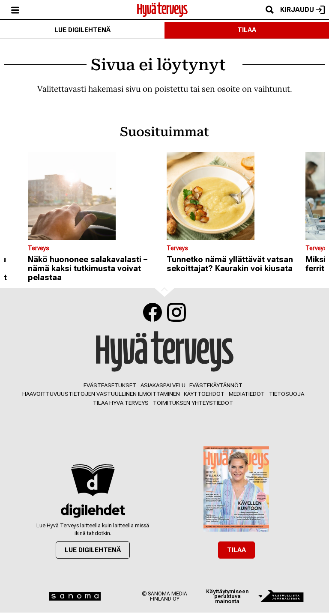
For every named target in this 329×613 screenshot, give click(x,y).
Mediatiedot (247, 394)
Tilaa (246, 30)
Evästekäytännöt (215, 385)
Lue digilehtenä (82, 30)
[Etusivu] (162, 9)
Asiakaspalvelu (163, 385)
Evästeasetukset (110, 385)
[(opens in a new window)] (92, 510)
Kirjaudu (297, 10)
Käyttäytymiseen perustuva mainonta (227, 596)
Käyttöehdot (204, 394)
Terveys (38, 248)
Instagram (176, 312)
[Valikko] (15, 9)
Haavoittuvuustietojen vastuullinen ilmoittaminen (101, 394)
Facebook (152, 312)
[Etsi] (269, 9)
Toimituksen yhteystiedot (193, 403)
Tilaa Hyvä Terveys (121, 403)
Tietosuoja (286, 394)
